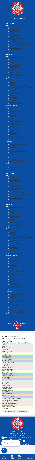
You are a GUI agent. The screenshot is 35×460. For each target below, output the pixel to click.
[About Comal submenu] (7, 25)
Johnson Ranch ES (7, 372)
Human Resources (15, 67)
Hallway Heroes (14, 154)
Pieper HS (5, 408)
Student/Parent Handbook (17, 138)
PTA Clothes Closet (15, 159)
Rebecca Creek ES (7, 387)
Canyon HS (5, 349)
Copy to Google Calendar (9, 343)
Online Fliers (13, 156)
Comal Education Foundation (18, 144)
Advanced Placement (16, 82)
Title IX (12, 53)
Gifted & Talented (15, 93)
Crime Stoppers (14, 120)
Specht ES (5, 392)
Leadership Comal (15, 39)
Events (4, 344)
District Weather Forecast (17, 121)
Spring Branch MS (7, 393)
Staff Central (13, 167)
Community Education (16, 149)
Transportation (14, 77)
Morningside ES (6, 377)
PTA (11, 157)
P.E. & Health (14, 98)
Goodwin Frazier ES (8, 367)
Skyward (4, 458)
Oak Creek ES (6, 382)
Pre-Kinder (13, 100)
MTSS (12, 126)
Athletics (12, 84)
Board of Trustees (15, 30)
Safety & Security (15, 72)
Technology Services (16, 75)
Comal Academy (6, 357)
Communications (14, 62)
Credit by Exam (14, 118)
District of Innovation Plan (17, 38)
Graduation (13, 110)
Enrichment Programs (16, 90)
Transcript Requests (15, 139)
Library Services (14, 123)
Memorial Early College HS (10, 375)
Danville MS (5, 361)
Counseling (13, 116)
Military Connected (15, 124)
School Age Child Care (16, 103)
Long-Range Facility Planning (18, 43)
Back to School (14, 113)
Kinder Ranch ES (7, 374)
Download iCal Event (24, 343)
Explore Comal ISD (15, 26)
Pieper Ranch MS (7, 384)
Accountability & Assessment (18, 57)
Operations (13, 69)
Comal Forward (14, 36)
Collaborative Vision (16, 35)
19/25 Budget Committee (17, 46)
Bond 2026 (13, 33)
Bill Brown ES (6, 348)
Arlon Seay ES (6, 346)
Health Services (14, 66)
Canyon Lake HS (7, 351)
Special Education (15, 102)
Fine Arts (12, 92)
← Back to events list (9, 411)
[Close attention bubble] (2, 437)
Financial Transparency (16, 48)
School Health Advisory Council (19, 160)
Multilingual (13, 97)
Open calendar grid (22, 411)
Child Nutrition (14, 61)
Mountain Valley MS (8, 380)
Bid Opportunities (15, 28)
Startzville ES (6, 395)
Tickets (19, 458)
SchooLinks (13, 129)
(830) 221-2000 (19, 435)
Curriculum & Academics (17, 64)
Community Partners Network (18, 151)
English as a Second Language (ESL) (20, 89)
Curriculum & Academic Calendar (11, 398)
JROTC (12, 95)
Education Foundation (8, 362)
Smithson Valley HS (7, 388)
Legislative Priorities (15, 41)
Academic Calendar (15, 111)
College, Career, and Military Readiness (21, 87)
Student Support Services (17, 74)
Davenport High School (8, 359)
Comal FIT (13, 146)
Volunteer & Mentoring (16, 162)
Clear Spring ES (6, 356)
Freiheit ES (5, 364)
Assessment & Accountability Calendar (13, 400)
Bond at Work (14, 31)
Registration (13, 108)
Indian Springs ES (7, 370)
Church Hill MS (6, 354)
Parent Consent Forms (16, 136)
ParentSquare (13, 128)
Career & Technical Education (18, 85)
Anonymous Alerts (29, 458)
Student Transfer (14, 134)
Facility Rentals (14, 152)
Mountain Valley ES (7, 379)
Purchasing (13, 71)
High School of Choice (8, 406)
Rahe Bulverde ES (7, 385)
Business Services (15, 59)
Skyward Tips (14, 133)
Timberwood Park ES (8, 397)
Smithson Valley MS (7, 390)
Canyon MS (5, 353)
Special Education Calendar (10, 403)
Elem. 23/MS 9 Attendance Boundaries (21, 44)
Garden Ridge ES (7, 366)
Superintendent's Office (16, 49)
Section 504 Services (16, 131)
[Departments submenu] (7, 56)
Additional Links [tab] (17, 325)
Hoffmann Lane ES (7, 369)
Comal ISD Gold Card (16, 147)
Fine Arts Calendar (7, 402)
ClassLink (13, 115)
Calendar (12, 458)
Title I (11, 51)
